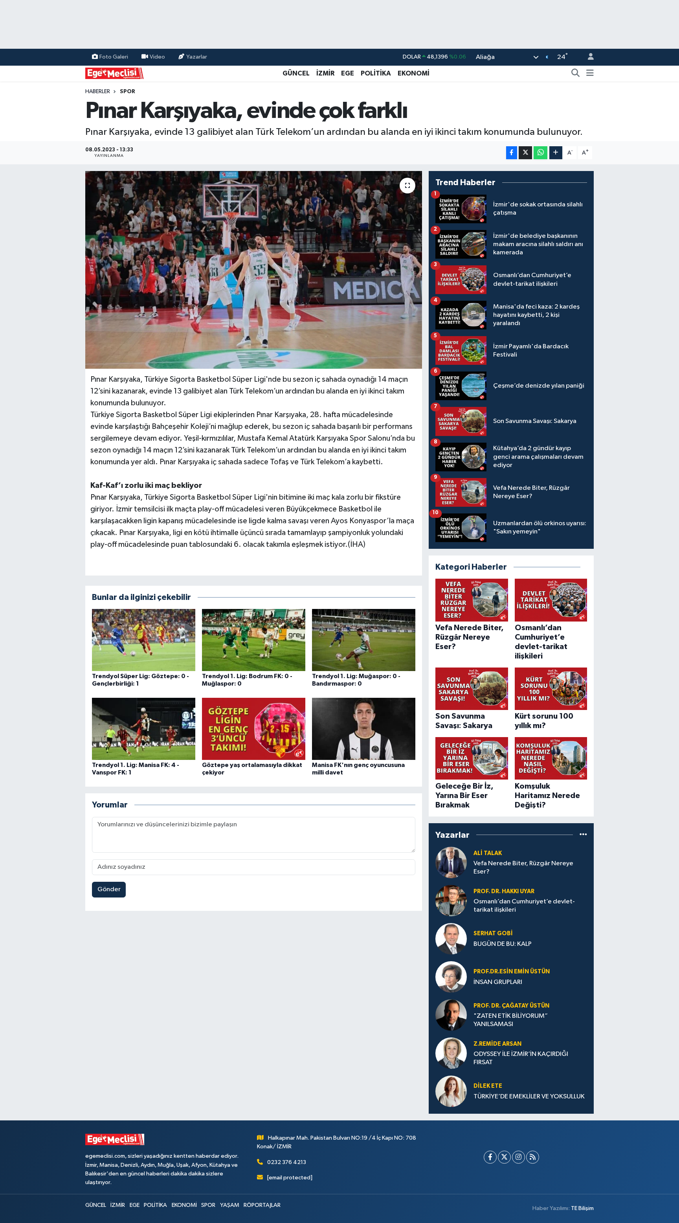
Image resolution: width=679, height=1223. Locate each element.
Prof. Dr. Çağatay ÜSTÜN (511, 1006)
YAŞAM (229, 1205)
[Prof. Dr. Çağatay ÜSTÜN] (451, 1015)
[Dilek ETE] (451, 1091)
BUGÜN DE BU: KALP (502, 944)
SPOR (127, 91)
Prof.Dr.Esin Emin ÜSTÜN (511, 972)
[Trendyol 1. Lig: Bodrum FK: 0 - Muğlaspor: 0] (253, 639)
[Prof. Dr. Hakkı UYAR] (451, 900)
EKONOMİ (413, 73)
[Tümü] (583, 834)
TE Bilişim (582, 1208)
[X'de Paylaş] (525, 152)
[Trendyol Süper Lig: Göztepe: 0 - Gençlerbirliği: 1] (143, 639)
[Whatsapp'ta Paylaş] (540, 152)
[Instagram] (518, 1157)
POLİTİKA (376, 73)
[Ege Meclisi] (114, 72)
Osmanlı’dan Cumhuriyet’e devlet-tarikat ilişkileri (524, 905)
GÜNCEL (296, 73)
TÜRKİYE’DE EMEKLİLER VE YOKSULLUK (529, 1096)
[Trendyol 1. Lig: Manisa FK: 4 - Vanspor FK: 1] (143, 728)
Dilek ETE (487, 1086)
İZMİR (325, 73)
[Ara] (575, 73)
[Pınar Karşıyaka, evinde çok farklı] (253, 269)
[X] (504, 1157)
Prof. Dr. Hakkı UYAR (503, 891)
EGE (347, 73)
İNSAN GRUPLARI (497, 982)
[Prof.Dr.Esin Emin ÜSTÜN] (451, 976)
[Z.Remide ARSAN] (451, 1053)
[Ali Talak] (451, 862)
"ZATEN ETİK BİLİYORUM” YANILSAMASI (510, 1020)
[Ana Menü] (590, 73)
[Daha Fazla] (555, 152)
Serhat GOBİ (493, 933)
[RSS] (532, 1157)
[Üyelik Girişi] (587, 57)
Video (157, 57)
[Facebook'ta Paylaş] (511, 152)
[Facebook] (490, 1157)
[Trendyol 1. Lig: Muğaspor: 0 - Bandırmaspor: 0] (363, 639)
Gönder (109, 889)
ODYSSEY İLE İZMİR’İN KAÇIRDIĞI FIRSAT (520, 1058)
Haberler (97, 91)
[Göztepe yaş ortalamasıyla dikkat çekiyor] (253, 728)
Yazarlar (196, 57)
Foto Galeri (113, 57)
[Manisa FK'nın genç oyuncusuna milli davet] (363, 728)
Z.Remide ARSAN (497, 1044)
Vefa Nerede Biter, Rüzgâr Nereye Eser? (523, 867)
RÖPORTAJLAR (262, 1205)
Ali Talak (487, 853)
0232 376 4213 (286, 1162)
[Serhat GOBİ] (451, 938)
